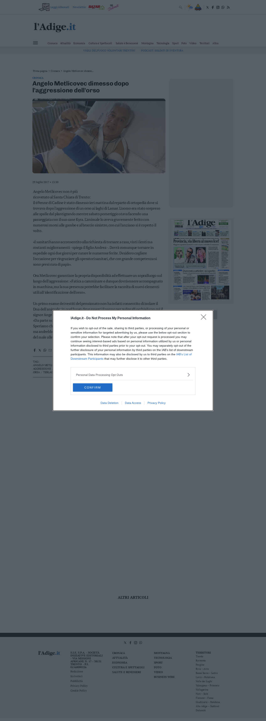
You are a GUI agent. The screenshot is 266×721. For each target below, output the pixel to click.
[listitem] (133, 375)
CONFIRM (92, 387)
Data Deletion (109, 402)
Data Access (133, 402)
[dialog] (133, 360)
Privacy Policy (157, 402)
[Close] (205, 318)
